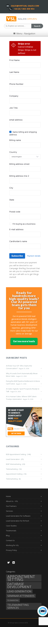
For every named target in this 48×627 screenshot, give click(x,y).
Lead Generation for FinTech (17, 521)
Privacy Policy (11, 550)
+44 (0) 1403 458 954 (24, 8)
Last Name (14, 72)
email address (16, 120)
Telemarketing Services (18, 606)
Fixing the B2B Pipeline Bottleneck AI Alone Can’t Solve (23, 382)
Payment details (33, 256)
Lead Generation (13, 459)
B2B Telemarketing (13, 464)
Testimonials (11, 530)
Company (13, 96)
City (11, 188)
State (11, 200)
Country (13, 152)
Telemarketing (12, 469)
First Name (14, 60)
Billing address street (19, 164)
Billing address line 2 (19, 176)
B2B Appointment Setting (16, 454)
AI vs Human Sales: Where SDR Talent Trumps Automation (21, 397)
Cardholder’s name (18, 241)
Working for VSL (12, 545)
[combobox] (25, 156)
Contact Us (10, 540)
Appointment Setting (14, 474)
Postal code (14, 212)
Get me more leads (24, 341)
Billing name (15, 140)
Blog (7, 535)
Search (37, 26)
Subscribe (17, 256)
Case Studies (11, 526)
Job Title (13, 108)
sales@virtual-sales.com (25, 5)
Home (8, 496)
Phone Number (16, 84)
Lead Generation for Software (18, 516)
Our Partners (11, 506)
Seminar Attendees (20, 596)
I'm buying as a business (24, 224)
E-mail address (16, 229)
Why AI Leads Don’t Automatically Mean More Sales (22, 374)
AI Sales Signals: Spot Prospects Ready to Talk (22, 390)
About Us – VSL (12, 501)
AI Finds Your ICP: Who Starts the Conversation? (19, 367)
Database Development (19, 585)
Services (9, 511)
